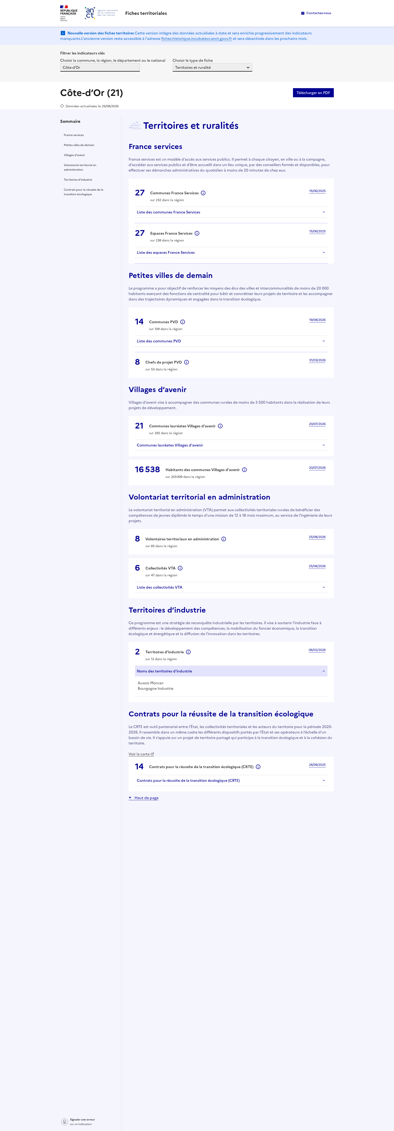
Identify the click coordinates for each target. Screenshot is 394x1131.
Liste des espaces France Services (166, 252)
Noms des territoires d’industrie (164, 671)
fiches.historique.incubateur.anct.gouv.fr (196, 38)
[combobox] (63, 67)
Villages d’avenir (74, 155)
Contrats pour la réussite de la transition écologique (83, 192)
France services (74, 135)
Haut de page (146, 797)
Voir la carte (139, 754)
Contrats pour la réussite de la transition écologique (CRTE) (188, 780)
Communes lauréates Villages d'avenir (170, 445)
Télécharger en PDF (313, 92)
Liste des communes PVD (159, 341)
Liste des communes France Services (168, 212)
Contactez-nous (318, 13)
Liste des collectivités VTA (159, 587)
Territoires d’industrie (78, 180)
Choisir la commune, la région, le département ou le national (112, 60)
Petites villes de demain (79, 145)
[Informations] (203, 192)
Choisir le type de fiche (193, 60)
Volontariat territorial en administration (80, 167)
